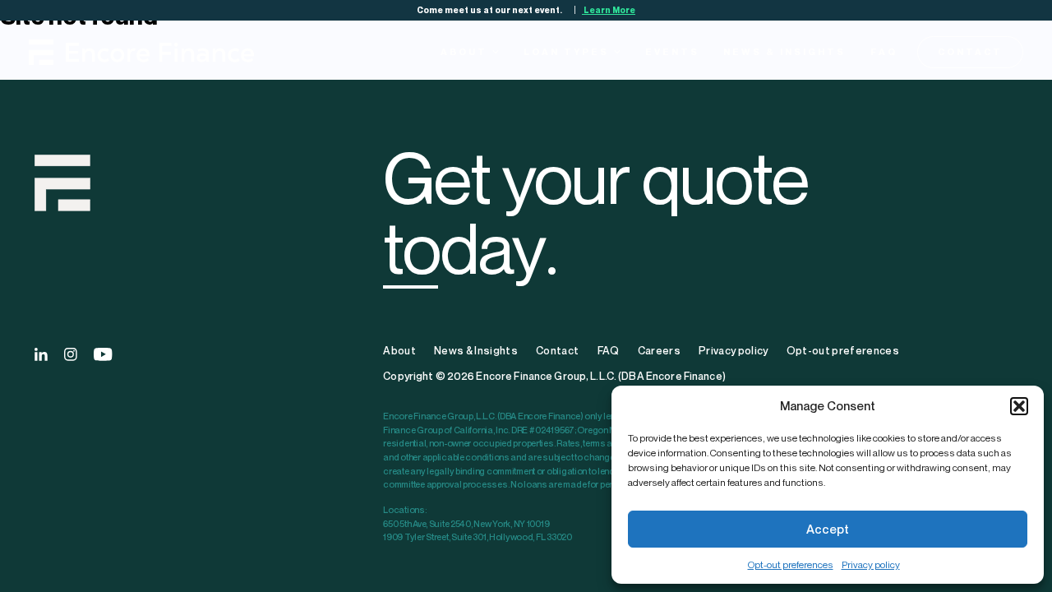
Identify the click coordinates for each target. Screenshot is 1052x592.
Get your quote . (595, 212)
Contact (970, 52)
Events (672, 52)
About (464, 52)
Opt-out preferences (790, 564)
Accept (827, 528)
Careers (659, 350)
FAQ (883, 52)
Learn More (608, 10)
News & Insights (784, 52)
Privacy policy (871, 564)
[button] (1019, 406)
